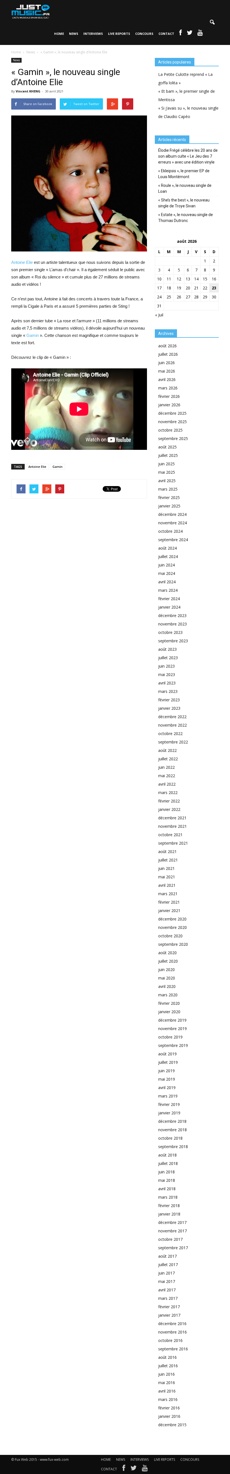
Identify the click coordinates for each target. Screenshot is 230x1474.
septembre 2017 (173, 1247)
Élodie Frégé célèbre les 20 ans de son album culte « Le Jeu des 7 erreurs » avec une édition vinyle (188, 156)
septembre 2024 (173, 539)
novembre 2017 (172, 1230)
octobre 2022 (170, 733)
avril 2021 (167, 885)
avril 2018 (167, 1188)
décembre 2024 (172, 514)
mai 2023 (166, 674)
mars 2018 (168, 1197)
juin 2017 (166, 1273)
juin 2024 (166, 565)
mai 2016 (166, 1382)
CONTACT (166, 33)
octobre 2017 (170, 1239)
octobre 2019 (170, 1037)
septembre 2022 (173, 742)
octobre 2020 (170, 935)
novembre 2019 (172, 1028)
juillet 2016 (168, 1365)
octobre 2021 (170, 834)
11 (169, 279)
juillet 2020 (168, 961)
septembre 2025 (173, 438)
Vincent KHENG (28, 91)
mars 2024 (168, 590)
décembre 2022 (172, 716)
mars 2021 (168, 893)
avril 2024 (167, 581)
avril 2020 (167, 986)
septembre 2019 (173, 1045)
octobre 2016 (170, 1340)
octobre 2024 (170, 531)
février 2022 (169, 801)
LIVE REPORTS (119, 33)
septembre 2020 (173, 944)
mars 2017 (168, 1298)
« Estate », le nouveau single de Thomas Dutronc (185, 217)
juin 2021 (166, 868)
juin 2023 (166, 666)
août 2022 (167, 750)
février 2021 (169, 902)
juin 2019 (166, 1070)
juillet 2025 (168, 455)
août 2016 (167, 1357)
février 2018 (169, 1205)
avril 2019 (167, 1087)
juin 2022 (166, 767)
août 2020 (167, 952)
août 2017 (167, 1256)
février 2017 (169, 1306)
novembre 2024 (172, 522)
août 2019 (167, 1053)
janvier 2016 (169, 1416)
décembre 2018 (172, 1121)
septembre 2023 (173, 640)
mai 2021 (166, 876)
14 (196, 279)
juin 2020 (166, 969)
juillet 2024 (168, 556)
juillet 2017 (168, 1264)
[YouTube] (145, 1469)
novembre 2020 (172, 927)
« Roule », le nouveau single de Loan (184, 188)
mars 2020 (168, 994)
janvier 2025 (169, 506)
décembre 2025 (172, 413)
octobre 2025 (170, 430)
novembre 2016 (172, 1332)
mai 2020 (166, 978)
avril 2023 (167, 683)
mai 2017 (166, 1281)
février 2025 (169, 497)
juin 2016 (166, 1374)
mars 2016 (168, 1399)
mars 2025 (168, 489)
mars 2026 (168, 388)
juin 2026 (166, 362)
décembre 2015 (172, 1424)
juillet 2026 (168, 354)
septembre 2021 (173, 843)
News (16, 60)
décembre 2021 (172, 817)
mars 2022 (168, 792)
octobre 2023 (170, 632)
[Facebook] (123, 1469)
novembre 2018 (172, 1129)
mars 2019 (168, 1096)
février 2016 (169, 1407)
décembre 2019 (172, 1020)
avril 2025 (167, 480)
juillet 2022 (168, 758)
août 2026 (167, 345)
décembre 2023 (172, 615)
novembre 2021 (172, 826)
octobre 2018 (170, 1138)
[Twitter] (133, 1469)
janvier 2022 (169, 809)
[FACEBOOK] (180, 33)
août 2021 (167, 851)
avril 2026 (167, 379)
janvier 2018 (169, 1214)
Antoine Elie (22, 262)
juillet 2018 (168, 1163)
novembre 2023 (172, 624)
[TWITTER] (189, 33)
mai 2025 (166, 472)
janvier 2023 (169, 708)
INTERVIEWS (93, 33)
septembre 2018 (173, 1146)
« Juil (159, 315)
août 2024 (167, 548)
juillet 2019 (168, 1062)
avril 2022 (167, 784)
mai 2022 (166, 775)
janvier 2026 (169, 404)
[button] (212, 22)
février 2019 (169, 1104)
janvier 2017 (169, 1315)
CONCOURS (144, 33)
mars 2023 (168, 691)
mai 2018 (166, 1180)
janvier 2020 (169, 1011)
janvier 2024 (169, 607)
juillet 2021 (168, 860)
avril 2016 (167, 1391)
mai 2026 (166, 371)
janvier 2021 (169, 910)
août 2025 (167, 447)
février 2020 (169, 1003)
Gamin (32, 335)
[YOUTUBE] (200, 33)
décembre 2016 (172, 1323)
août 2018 (167, 1155)
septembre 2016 (173, 1348)
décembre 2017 (172, 1222)
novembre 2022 (172, 725)
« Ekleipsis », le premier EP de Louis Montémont (184, 174)
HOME (59, 33)
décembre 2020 (172, 919)
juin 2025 (166, 463)
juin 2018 (166, 1171)
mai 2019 (166, 1079)
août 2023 (167, 649)
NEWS (73, 33)
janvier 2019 (169, 1112)
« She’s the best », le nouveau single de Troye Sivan (184, 203)
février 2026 (169, 396)
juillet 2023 (168, 657)
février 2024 (169, 598)
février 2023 (169, 699)
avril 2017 (167, 1289)
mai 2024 (166, 573)
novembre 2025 (172, 421)
